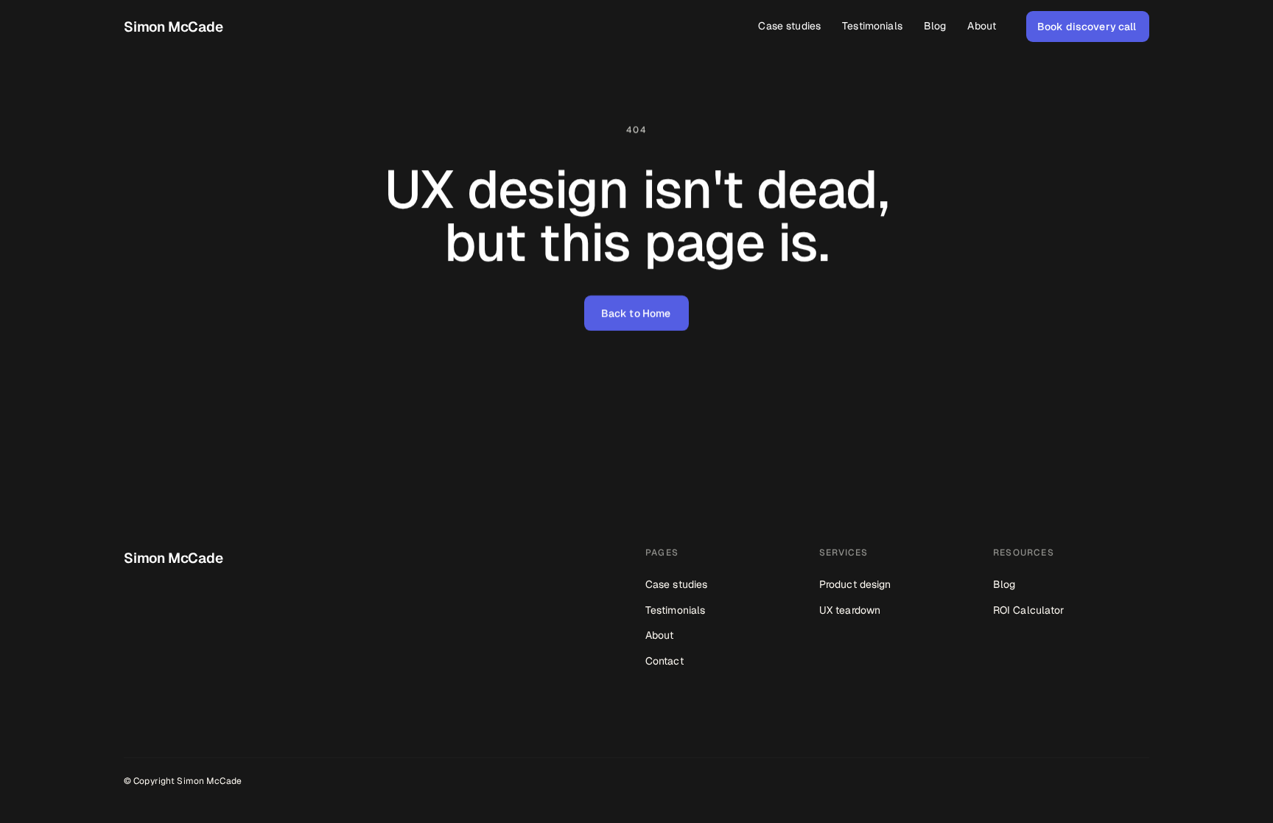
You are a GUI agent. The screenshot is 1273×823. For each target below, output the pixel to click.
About (659, 635)
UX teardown (849, 610)
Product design (855, 584)
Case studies (676, 584)
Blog (1004, 584)
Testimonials (675, 610)
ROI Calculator (1028, 610)
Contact (664, 661)
